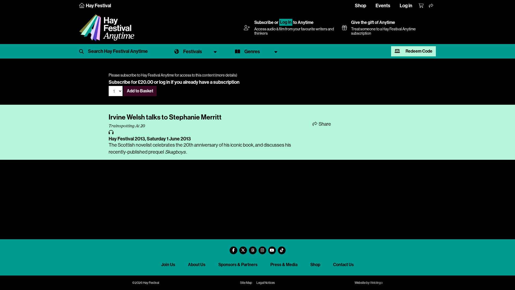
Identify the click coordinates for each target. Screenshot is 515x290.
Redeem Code (418, 51)
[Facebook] (233, 248)
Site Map (246, 283)
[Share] (431, 6)
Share (324, 124)
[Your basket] (421, 6)
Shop (360, 6)
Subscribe (264, 22)
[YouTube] (272, 248)
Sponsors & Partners (238, 264)
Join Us (168, 264)
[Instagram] (262, 248)
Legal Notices (265, 283)
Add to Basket (140, 90)
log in (164, 82)
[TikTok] (281, 248)
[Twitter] (243, 248)
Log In (286, 22)
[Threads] (253, 248)
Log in (406, 6)
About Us (196, 264)
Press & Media (283, 264)
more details (226, 75)
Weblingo (376, 283)
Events (383, 6)
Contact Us (343, 264)
